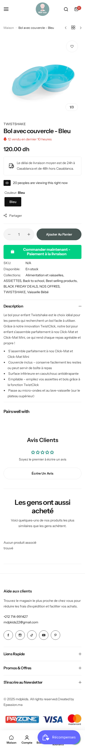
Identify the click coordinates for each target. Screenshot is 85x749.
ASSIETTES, (13, 281)
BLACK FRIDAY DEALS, (21, 286)
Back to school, (34, 281)
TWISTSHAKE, (15, 292)
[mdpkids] (42, 9)
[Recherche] (66, 9)
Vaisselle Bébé (38, 292)
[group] (42, 75)
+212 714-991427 (16, 616)
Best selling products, (62, 281)
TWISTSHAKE (15, 124)
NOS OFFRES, (49, 286)
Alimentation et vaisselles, (45, 275)
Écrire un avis (42, 473)
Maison (9, 28)
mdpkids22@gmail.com (21, 622)
